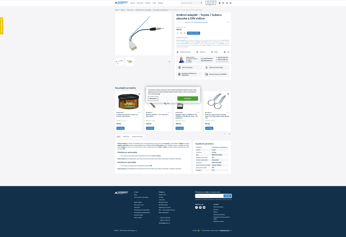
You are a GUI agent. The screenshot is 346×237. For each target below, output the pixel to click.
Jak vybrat (162, 200)
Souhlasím (187, 98)
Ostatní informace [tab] (137, 136)
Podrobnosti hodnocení (201, 22)
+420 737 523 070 (211, 1)
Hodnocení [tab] (126, 136)
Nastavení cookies (218, 221)
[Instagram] (200, 207)
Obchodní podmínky (219, 214)
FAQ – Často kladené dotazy (167, 210)
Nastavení (153, 98)
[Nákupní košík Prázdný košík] (230, 3)
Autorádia (137, 207)
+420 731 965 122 (211, 3)
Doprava (215, 209)
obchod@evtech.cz (210, 4)
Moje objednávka (164, 212)
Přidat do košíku (193, 33)
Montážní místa (163, 202)
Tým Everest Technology (141, 197)
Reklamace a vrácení (165, 207)
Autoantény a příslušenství (220, 147)
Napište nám (162, 194)
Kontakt (161, 197)
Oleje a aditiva (138, 217)
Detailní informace (181, 37)
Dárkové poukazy (218, 207)
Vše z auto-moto (139, 205)
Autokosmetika (138, 215)
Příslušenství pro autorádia (141, 210)
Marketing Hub (224, 230)
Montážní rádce (163, 205)
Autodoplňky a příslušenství (142, 212)
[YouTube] (204, 207)
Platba (215, 212)
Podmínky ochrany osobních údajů (221, 217)
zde (158, 94)
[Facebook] (196, 207)
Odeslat (227, 196)
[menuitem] (132, 3)
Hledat (201, 3)
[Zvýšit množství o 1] (184, 33)
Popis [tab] (118, 136)
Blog (135, 194)
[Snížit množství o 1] (177, 33)
